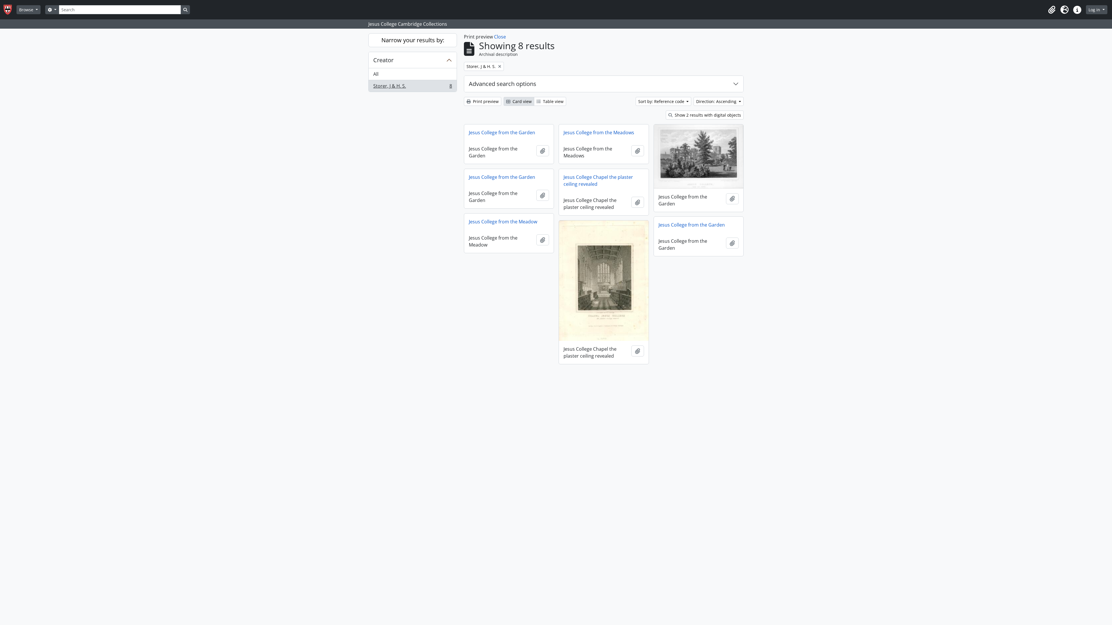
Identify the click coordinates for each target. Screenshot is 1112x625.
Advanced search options (502, 84)
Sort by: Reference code (661, 101)
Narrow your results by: (412, 40)
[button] (1051, 9)
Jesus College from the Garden (502, 132)
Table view (553, 101)
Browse (26, 9)
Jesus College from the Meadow (503, 221)
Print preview (485, 101)
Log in (1095, 9)
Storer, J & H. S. (412, 87)
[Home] (10, 9)
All (375, 74)
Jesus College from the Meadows (599, 132)
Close (500, 37)
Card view (521, 101)
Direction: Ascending (717, 101)
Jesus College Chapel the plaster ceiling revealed (598, 180)
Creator (383, 60)
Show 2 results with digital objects (707, 115)
